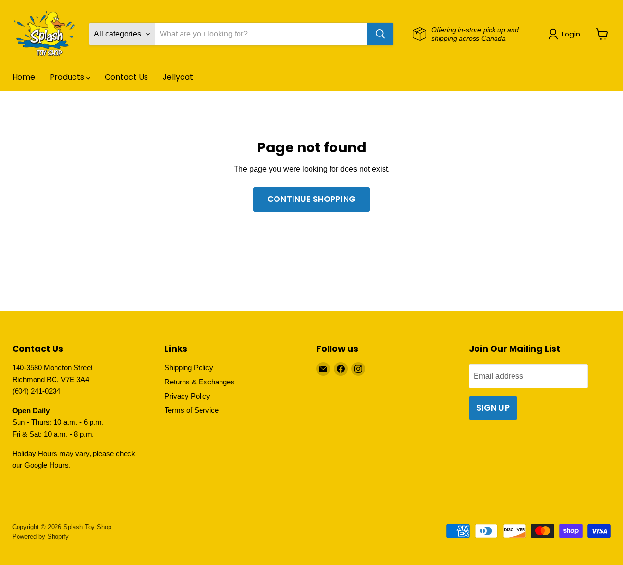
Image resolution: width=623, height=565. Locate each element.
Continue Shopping (311, 199)
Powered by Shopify (40, 536)
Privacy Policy (187, 396)
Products (68, 77)
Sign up (493, 408)
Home (23, 77)
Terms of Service (192, 410)
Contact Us (126, 77)
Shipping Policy (189, 368)
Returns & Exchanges (200, 382)
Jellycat (178, 77)
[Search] (380, 34)
